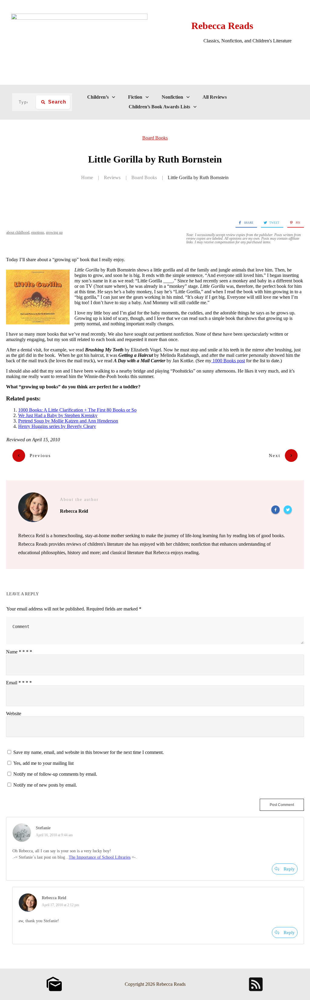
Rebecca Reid (54, 898)
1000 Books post (228, 360)
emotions (37, 232)
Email (19, 682)
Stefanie (43, 828)
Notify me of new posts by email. (45, 785)
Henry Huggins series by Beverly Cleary (57, 426)
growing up (54, 232)
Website (13, 713)
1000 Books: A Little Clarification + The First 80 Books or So (77, 410)
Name (19, 651)
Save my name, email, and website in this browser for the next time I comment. (88, 752)
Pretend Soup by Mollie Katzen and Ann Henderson (68, 420)
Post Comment (282, 805)
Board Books (155, 137)
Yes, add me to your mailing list (43, 763)
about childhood (17, 232)
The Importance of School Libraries (99, 857)
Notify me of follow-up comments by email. (55, 774)
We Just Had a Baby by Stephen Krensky (57, 415)
